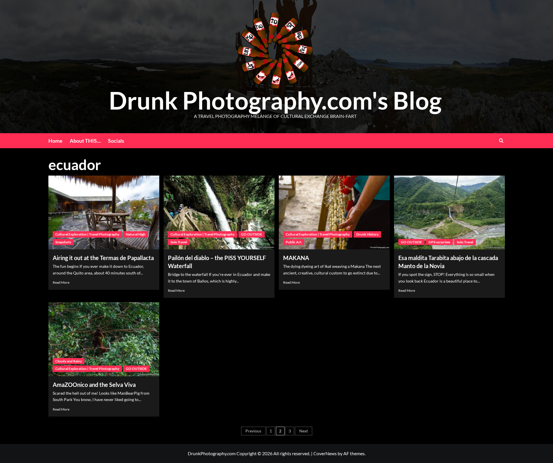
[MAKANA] (334, 213)
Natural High (135, 234)
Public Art (294, 242)
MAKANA (296, 257)
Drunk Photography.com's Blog (275, 100)
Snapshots (63, 242)
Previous (253, 430)
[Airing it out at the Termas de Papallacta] (103, 213)
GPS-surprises (439, 242)
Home (55, 141)
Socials (116, 141)
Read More (61, 282)
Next (303, 430)
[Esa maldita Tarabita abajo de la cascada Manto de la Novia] (449, 213)
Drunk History (367, 234)
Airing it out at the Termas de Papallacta (103, 257)
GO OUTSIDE (251, 234)
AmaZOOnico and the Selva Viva (94, 384)
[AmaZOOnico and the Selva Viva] (103, 339)
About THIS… (85, 141)
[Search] (501, 140)
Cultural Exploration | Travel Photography (87, 234)
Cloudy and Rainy (68, 361)
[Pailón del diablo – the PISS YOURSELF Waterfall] (219, 213)
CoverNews (325, 453)
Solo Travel (179, 242)
